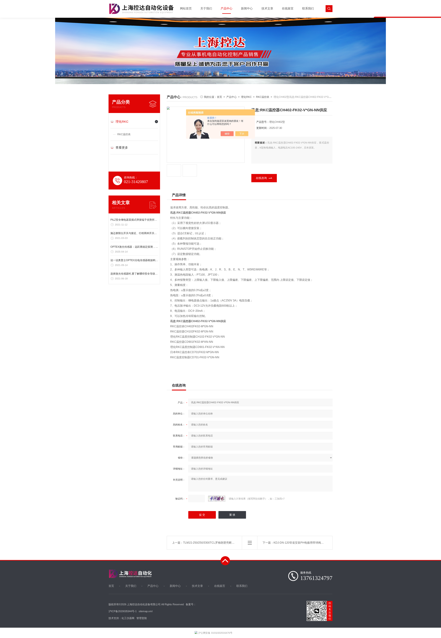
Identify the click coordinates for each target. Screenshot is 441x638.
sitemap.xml (145, 611)
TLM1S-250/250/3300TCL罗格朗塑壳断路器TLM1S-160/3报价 (221, 542)
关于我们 (206, 8)
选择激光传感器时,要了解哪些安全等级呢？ (135, 273)
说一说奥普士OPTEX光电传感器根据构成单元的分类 (140, 260)
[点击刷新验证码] (216, 499)
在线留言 (288, 8)
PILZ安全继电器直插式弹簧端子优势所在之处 (136, 219)
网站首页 (186, 8)
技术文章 (267, 8)
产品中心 (226, 8)
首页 (219, 96)
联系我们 (308, 8)
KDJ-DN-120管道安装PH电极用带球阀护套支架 (303, 542)
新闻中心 (247, 8)
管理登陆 (141, 618)
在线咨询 (261, 178)
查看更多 (122, 147)
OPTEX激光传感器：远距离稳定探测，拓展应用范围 (140, 246)
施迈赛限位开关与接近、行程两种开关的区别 (136, 233)
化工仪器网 (127, 618)
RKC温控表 (124, 134)
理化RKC (122, 121)
